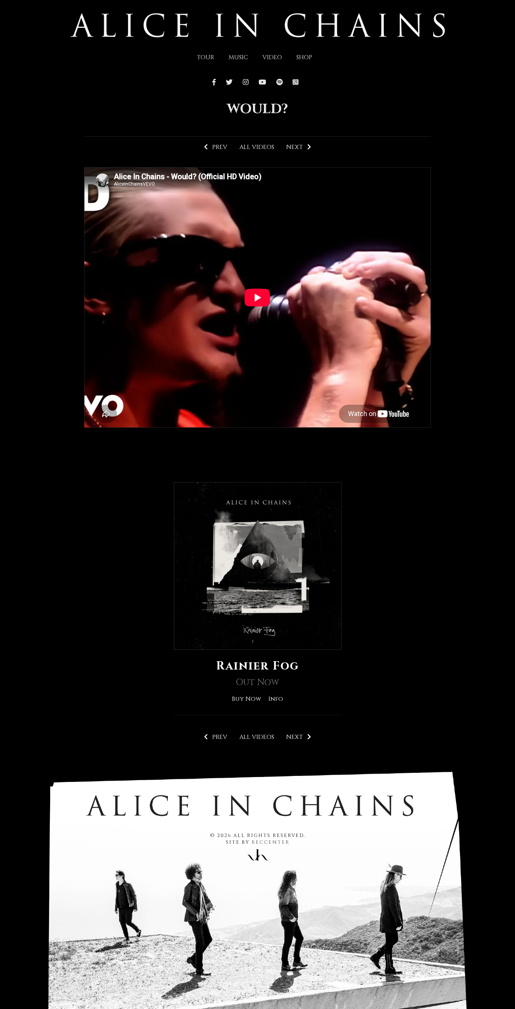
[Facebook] (216, 82)
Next (296, 147)
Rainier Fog (257, 666)
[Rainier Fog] (257, 565)
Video (272, 57)
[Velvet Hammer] (257, 853)
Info (275, 699)
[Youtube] (262, 82)
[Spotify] (279, 82)
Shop (304, 57)
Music (238, 57)
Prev (217, 147)
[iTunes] (295, 82)
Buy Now (246, 699)
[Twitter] (229, 82)
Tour (205, 57)
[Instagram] (245, 82)
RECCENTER (270, 842)
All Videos (256, 147)
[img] (257, 24)
